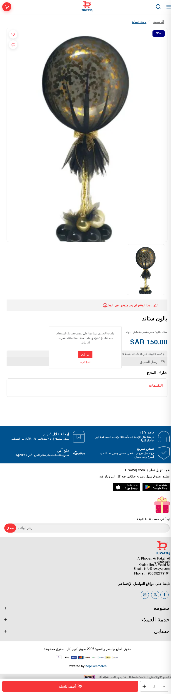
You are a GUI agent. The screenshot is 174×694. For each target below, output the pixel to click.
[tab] (156, 385)
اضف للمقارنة (13, 44)
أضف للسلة (67, 686)
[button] (164, 269)
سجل (10, 528)
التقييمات (156, 385)
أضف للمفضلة (13, 34)
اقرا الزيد (85, 362)
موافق (85, 354)
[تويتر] (155, 595)
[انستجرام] (145, 595)
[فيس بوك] (164, 595)
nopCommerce (96, 666)
